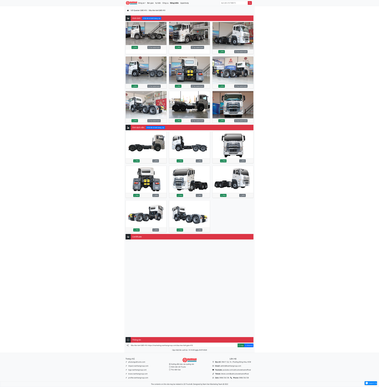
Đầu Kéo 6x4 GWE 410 (157, 10)
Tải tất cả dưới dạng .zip (152, 18)
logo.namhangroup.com (137, 370)
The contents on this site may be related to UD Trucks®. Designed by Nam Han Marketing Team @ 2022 (189, 384)
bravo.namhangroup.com (138, 374)
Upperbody (184, 3)
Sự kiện (158, 3)
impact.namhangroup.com (138, 366)
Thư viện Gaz (176, 370)
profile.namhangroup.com (138, 378)
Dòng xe (141, 3)
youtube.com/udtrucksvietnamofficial (233, 370)
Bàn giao (150, 3)
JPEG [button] (135, 47)
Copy (241, 345)
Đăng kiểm (174, 3)
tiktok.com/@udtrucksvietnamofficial (232, 374)
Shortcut (250, 345)
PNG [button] (137, 161)
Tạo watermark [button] (155, 47)
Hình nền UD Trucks (178, 367)
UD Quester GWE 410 (139, 10)
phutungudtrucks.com (136, 362)
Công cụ (165, 3)
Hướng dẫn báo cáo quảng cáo (182, 364)
